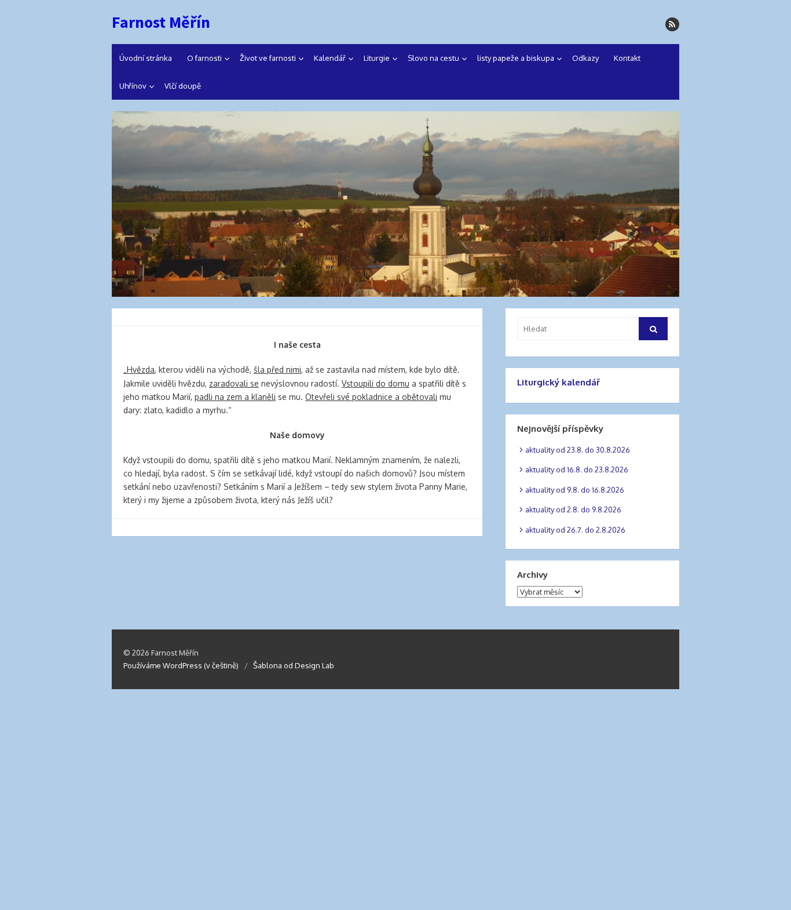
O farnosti (204, 58)
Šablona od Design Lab (293, 665)
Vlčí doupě (182, 85)
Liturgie (377, 58)
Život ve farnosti (268, 58)
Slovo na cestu (433, 58)
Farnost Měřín (161, 22)
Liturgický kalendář (558, 382)
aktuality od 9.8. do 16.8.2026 (574, 489)
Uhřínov (133, 85)
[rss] (672, 24)
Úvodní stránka (145, 58)
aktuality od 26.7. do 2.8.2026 (575, 529)
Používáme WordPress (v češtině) (181, 665)
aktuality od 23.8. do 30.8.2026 (577, 449)
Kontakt (627, 58)
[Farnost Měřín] (395, 204)
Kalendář (330, 58)
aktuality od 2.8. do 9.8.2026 (573, 509)
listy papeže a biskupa (515, 58)
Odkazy (585, 58)
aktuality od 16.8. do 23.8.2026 (576, 469)
